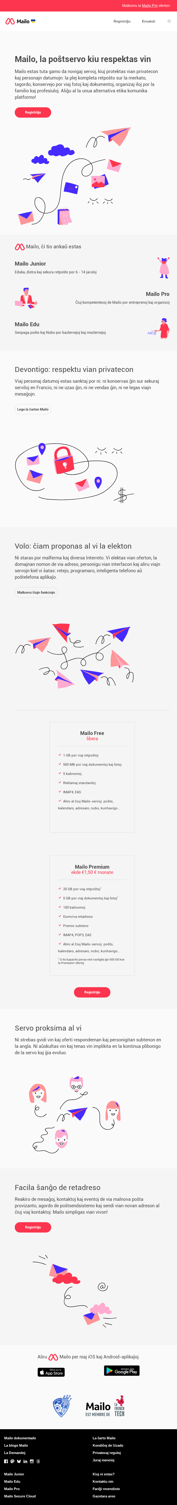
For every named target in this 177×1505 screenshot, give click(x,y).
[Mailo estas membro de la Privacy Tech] (61, 1407)
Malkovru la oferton (146, 6)
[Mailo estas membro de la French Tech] (104, 1407)
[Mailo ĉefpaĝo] (20, 21)
